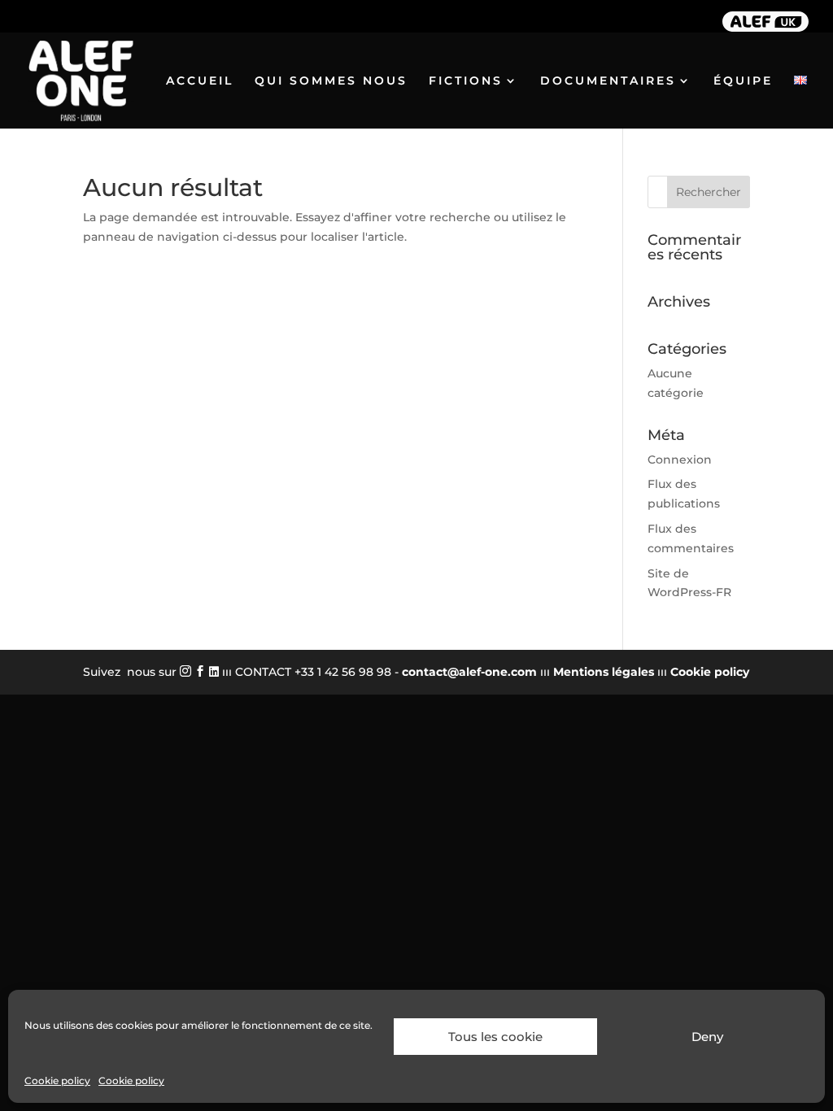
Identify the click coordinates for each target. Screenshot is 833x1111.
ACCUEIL (199, 81)
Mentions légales (603, 671)
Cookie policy (57, 1080)
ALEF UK (765, 20)
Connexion (680, 459)
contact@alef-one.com (469, 671)
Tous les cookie (495, 1036)
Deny (707, 1036)
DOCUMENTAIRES (608, 81)
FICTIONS (466, 81)
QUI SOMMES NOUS (331, 81)
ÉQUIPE (743, 81)
